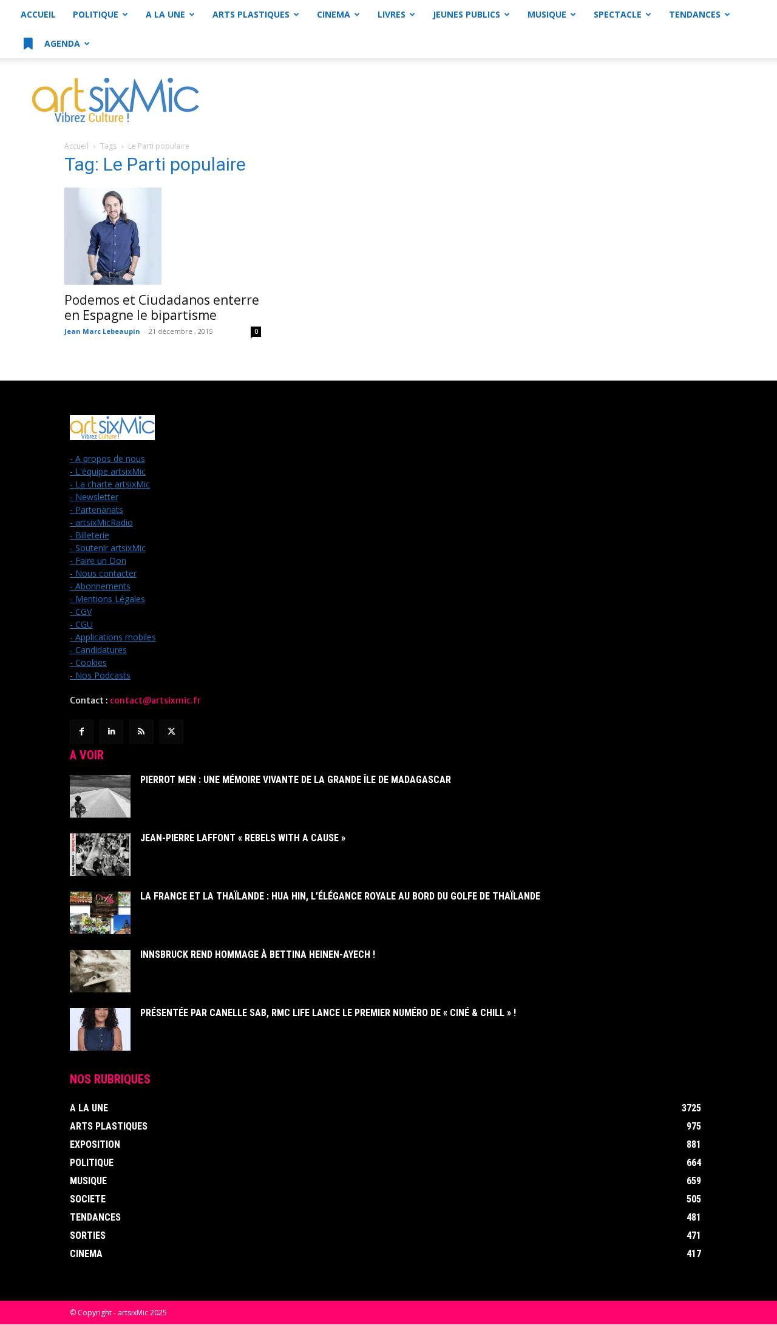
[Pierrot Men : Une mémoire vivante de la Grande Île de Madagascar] (100, 796)
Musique (547, 14)
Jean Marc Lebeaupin (102, 331)
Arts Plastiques (251, 14)
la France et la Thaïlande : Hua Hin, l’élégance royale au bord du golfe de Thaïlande (340, 896)
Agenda (61, 43)
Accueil (38, 14)
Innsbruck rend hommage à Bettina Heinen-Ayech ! (257, 954)
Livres (391, 14)
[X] (171, 732)
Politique (95, 14)
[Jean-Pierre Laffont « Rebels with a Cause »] (100, 854)
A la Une (165, 14)
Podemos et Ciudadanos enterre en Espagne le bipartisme (161, 307)
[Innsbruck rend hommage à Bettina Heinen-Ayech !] (100, 971)
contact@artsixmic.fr (155, 700)
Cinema (333, 14)
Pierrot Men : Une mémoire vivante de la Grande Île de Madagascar (295, 779)
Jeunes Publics (466, 14)
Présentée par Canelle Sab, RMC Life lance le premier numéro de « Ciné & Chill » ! (328, 1012)
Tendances (695, 14)
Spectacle (618, 14)
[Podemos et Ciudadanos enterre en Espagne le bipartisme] (162, 236)
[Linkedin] (111, 732)
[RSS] (141, 732)
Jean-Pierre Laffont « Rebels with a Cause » (242, 838)
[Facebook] (81, 732)
